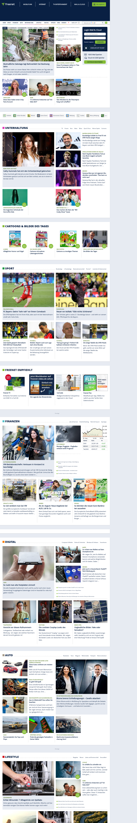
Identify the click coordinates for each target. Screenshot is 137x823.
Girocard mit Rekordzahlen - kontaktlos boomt (67, 470)
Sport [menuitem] (9, 23)
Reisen (81, 757)
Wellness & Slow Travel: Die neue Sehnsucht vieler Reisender (70, 801)
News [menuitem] (4, 23)
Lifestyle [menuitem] (38, 23)
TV (62, 128)
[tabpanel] (28, 49)
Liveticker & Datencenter (100, 269)
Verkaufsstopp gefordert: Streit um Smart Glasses (68, 593)
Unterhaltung (16, 128)
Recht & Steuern (95, 421)
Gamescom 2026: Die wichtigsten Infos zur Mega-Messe (69, 590)
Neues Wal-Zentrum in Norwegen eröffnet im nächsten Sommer (71, 807)
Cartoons (104, 128)
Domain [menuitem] (64, 23)
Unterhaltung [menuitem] (29, 23)
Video (75, 128)
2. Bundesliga (68, 269)
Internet (42, 4)
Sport (9, 268)
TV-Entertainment (60, 4)
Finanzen (12, 421)
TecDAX (86, 449)
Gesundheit (103, 757)
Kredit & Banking (84, 421)
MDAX (85, 446)
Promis (66, 128)
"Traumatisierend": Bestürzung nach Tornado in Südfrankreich (68, 35)
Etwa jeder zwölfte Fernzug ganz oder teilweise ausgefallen (67, 467)
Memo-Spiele (96, 128)
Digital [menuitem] (46, 23)
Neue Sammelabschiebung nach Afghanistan (67, 31)
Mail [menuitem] (58, 23)
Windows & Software (92, 542)
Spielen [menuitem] (53, 23)
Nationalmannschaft (78, 269)
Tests (72, 655)
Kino (71, 128)
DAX (84, 443)
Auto (9, 655)
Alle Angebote (100, 4)
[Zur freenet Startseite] (8, 4)
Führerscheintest (102, 655)
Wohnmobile (85, 655)
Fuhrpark (92, 655)
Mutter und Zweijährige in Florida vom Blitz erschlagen (67, 39)
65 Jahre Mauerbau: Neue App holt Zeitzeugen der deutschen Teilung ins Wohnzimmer (76, 596)
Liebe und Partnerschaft (91, 757)
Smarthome (103, 542)
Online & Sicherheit (79, 542)
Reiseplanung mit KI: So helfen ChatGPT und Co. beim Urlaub (71, 587)
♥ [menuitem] (68, 22)
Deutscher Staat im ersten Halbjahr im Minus (67, 473)
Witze (80, 128)
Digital (10, 542)
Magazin (77, 655)
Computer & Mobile (67, 542)
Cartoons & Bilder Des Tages (27, 226)
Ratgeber (75, 757)
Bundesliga (59, 269)
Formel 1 (88, 269)
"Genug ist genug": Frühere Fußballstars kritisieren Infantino (69, 28)
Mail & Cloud (79, 4)
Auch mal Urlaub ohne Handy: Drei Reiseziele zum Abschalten (71, 804)
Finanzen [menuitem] (15, 23)
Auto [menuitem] (21, 23)
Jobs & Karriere (74, 421)
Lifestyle (12, 757)
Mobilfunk (27, 4)
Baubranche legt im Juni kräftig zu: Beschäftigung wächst (68, 462)
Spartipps (104, 421)
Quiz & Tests (87, 128)
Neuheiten (66, 655)
